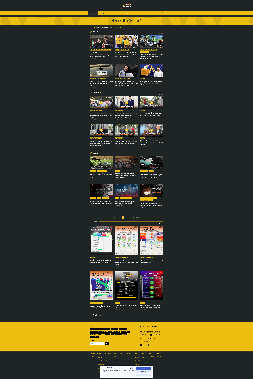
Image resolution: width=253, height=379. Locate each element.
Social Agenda (103, 13)
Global (107, 354)
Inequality (123, 329)
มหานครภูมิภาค (94, 337)
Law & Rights (98, 49)
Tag (91, 326)
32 (133, 217)
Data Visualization (137, 355)
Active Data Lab (118, 257)
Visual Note (137, 358)
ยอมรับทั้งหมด (143, 368)
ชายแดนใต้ (123, 334)
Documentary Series (144, 363)
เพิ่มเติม (103, 371)
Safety (104, 78)
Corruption (93, 198)
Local (123, 78)
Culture (142, 170)
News (131, 13)
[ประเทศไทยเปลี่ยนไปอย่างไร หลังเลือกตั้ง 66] (126, 286)
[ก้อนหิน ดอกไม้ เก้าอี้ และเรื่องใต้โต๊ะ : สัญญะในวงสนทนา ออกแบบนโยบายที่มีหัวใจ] (151, 190)
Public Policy (92, 13)
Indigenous (114, 329)
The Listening (105, 198)
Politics (92, 49)
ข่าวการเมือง (94, 27)
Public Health (128, 198)
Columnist (130, 357)
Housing (142, 49)
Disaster (114, 356)
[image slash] (128, 13)
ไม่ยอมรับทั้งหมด (143, 371)
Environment (122, 13)
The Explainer (144, 357)
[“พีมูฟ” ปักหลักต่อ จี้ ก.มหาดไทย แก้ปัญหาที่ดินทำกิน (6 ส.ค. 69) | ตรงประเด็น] (151, 102)
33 (136, 217)
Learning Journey (144, 359)
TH (132, 368)
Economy (99, 170)
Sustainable (115, 361)
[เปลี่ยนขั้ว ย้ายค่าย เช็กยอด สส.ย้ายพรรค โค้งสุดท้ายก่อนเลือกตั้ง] (101, 286)
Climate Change (114, 358)
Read (136, 13)
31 (130, 217)
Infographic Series (137, 362)
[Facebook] (141, 345)
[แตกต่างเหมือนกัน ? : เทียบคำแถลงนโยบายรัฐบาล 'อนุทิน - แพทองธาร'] (151, 286)
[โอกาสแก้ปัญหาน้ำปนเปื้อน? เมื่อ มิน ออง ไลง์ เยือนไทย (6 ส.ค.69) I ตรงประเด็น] (126, 130)
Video (146, 13)
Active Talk (159, 356)
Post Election (115, 331)
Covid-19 (117, 198)
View (151, 13)
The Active (118, 27)
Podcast (157, 13)
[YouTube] (147, 345)
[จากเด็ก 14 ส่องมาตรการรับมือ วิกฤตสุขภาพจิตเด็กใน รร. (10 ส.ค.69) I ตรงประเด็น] (101, 102)
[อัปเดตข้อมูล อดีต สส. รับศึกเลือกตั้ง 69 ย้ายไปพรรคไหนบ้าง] (151, 241)
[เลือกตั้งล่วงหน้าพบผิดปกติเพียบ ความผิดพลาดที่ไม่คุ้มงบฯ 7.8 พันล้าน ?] (101, 241)
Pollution (114, 354)
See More (161, 33)
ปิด (143, 374)
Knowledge (137, 360)
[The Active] (126, 6)
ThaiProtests (105, 334)
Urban (91, 138)
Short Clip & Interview (144, 355)
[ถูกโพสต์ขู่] (126, 70)
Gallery (150, 354)
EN (130, 368)
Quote (129, 358)
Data (141, 13)
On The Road (144, 361)
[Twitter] (144, 345)
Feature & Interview (130, 355)
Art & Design (143, 198)
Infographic (137, 357)
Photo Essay (151, 356)
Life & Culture (113, 13)
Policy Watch (105, 331)
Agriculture (93, 170)
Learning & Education (100, 362)
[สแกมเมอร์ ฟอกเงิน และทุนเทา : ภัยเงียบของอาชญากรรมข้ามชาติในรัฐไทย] (101, 190)
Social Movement (106, 49)
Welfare (99, 358)
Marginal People (101, 364)
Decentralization (101, 357)
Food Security (100, 360)
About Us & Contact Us (148, 326)
